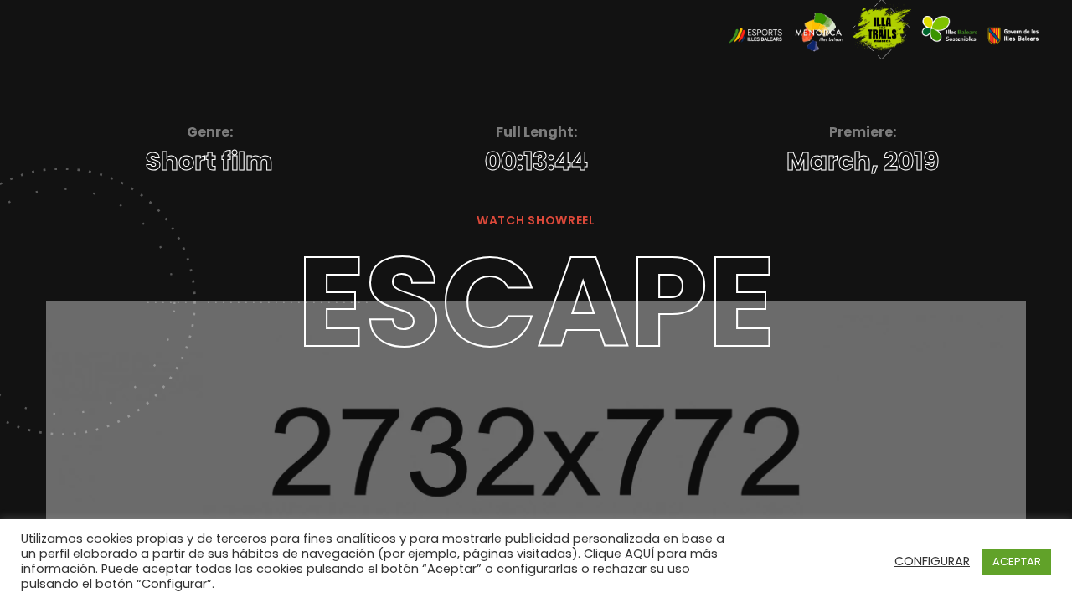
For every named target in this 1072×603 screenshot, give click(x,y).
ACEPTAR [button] (1016, 562)
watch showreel (536, 220)
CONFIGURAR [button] (932, 561)
